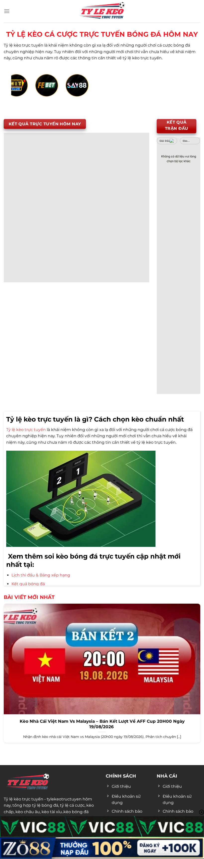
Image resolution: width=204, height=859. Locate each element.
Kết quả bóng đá (28, 583)
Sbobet (187, 140)
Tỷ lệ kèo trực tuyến (26, 429)
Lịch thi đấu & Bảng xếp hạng (40, 575)
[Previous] (21, 91)
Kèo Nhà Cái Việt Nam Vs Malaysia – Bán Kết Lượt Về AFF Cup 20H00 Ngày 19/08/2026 (102, 724)
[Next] (182, 91)
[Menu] (7, 11)
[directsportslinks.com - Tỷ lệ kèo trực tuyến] (102, 11)
